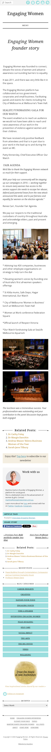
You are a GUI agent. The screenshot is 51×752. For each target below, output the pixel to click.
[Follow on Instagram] (33, 4)
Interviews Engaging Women (23, 518)
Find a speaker (25, 611)
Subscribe (35, 727)
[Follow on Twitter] (38, 4)
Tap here (21, 456)
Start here (24, 727)
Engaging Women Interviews (29, 718)
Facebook (18, 506)
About (15, 727)
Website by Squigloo (25, 744)
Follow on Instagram (15, 693)
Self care (25, 627)
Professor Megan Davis (14, 577)
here (25, 503)
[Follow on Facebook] (28, 4)
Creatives (25, 595)
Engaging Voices (25, 605)
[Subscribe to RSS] (47, 4)
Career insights (25, 589)
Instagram (27, 506)
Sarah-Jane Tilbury (18, 447)
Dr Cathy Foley (16, 434)
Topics (34, 721)
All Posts (40, 724)
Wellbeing (25, 655)
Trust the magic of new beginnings (25, 673)
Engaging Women (25, 13)
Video (25, 649)
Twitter (11, 506)
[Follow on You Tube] (43, 4)
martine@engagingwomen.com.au (19, 500)
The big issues (25, 644)
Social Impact (25, 633)
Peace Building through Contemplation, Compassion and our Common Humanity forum (26, 573)
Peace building (25, 622)
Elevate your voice (25, 600)
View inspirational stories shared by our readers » (25, 686)
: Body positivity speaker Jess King (14, 537)
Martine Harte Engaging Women (20, 724)
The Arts (25, 638)
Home (12, 718)
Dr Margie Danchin (18, 437)
